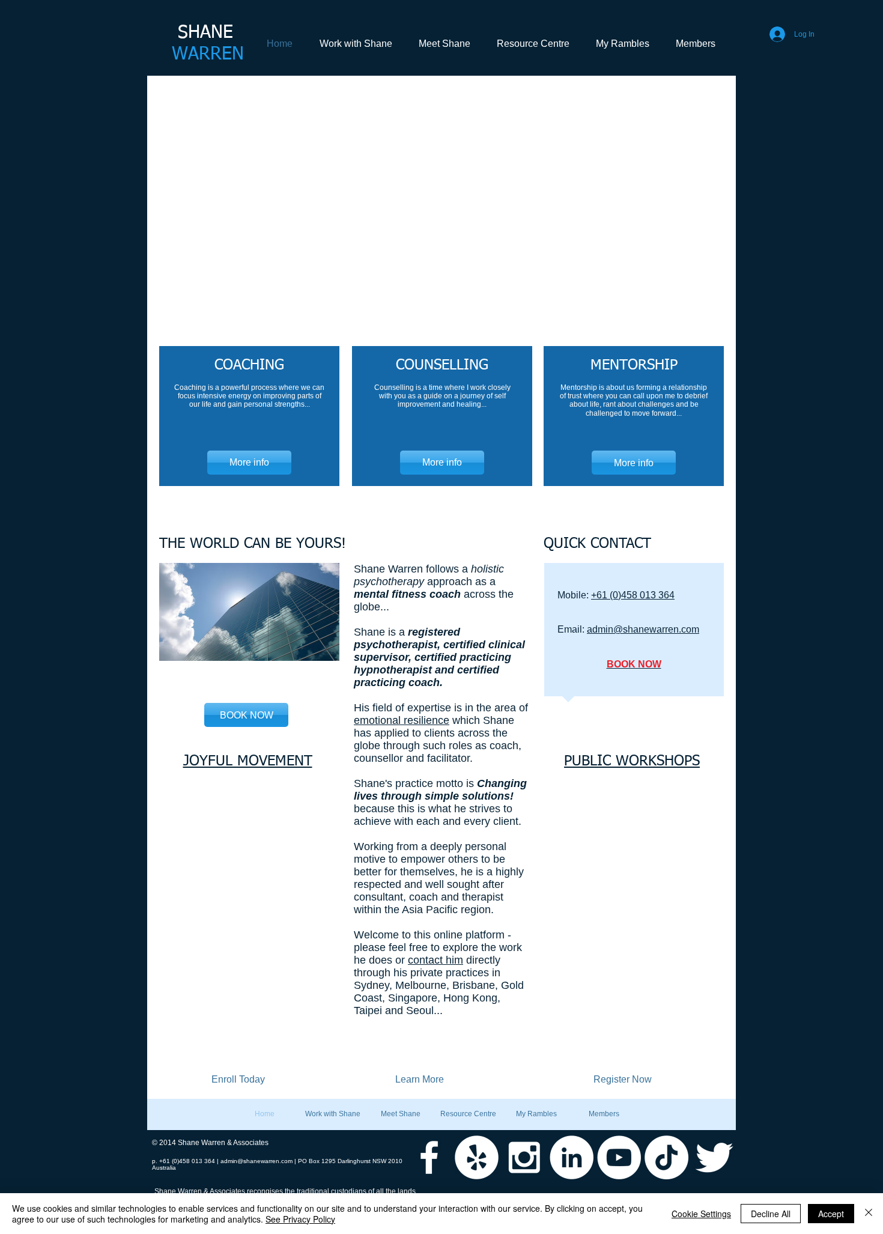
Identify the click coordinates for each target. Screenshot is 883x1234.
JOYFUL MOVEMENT (247, 761)
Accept (831, 1214)
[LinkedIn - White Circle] (571, 1157)
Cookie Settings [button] (701, 1214)
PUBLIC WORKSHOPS (632, 761)
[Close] (868, 1213)
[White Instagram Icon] (524, 1157)
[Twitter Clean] (714, 1157)
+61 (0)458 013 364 (633, 595)
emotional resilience (401, 720)
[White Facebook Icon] (429, 1157)
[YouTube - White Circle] (619, 1157)
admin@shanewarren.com (643, 629)
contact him (435, 960)
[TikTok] (666, 1157)
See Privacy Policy (300, 1219)
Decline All (770, 1214)
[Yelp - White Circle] (477, 1157)
